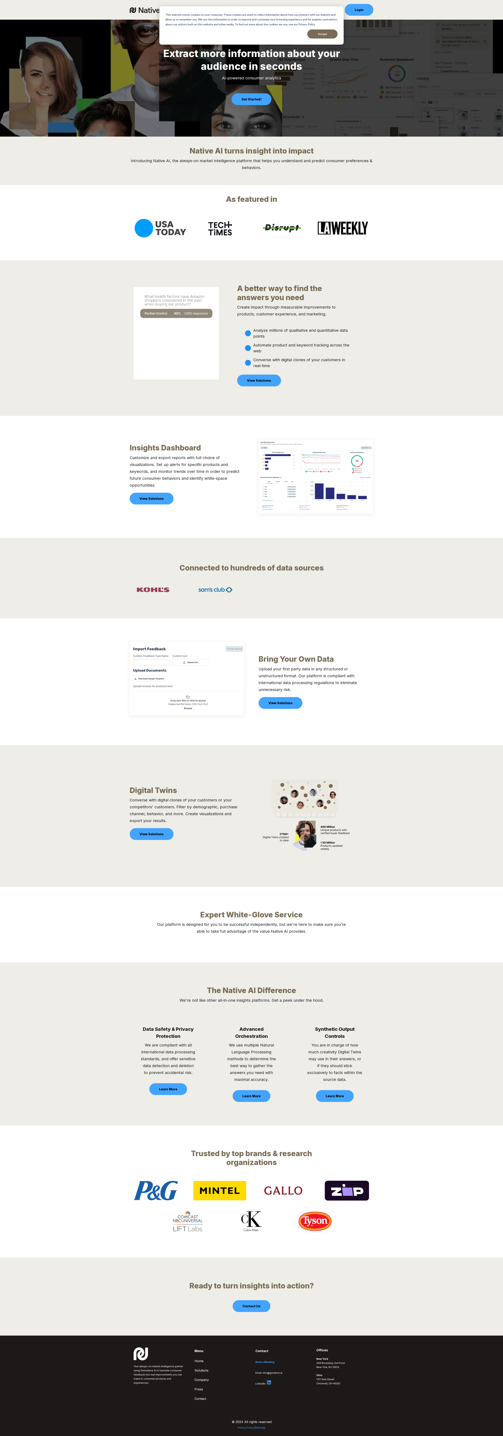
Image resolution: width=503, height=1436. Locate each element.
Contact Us (251, 1306)
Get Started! (251, 99)
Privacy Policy (246, 1427)
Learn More (168, 1089)
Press (199, 1389)
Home (199, 1361)
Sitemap (260, 1427)
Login (359, 10)
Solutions (201, 1370)
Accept (322, 34)
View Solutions (259, 380)
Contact (200, 1399)
